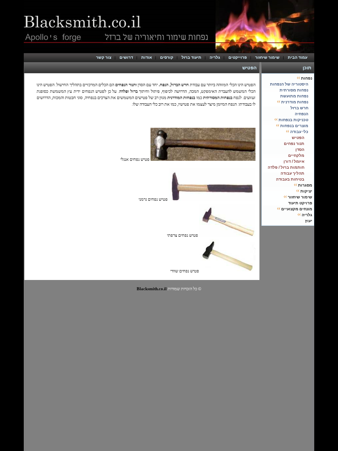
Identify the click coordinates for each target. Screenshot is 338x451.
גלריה (215, 57)
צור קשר (103, 57)
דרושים (126, 57)
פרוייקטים (237, 57)
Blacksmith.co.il (152, 288)
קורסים (166, 57)
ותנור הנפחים (125, 84)
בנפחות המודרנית (181, 97)
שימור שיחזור (267, 57)
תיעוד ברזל (191, 57)
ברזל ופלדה (128, 91)
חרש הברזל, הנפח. (173, 84)
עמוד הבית (299, 57)
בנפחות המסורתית (217, 97)
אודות (146, 57)
